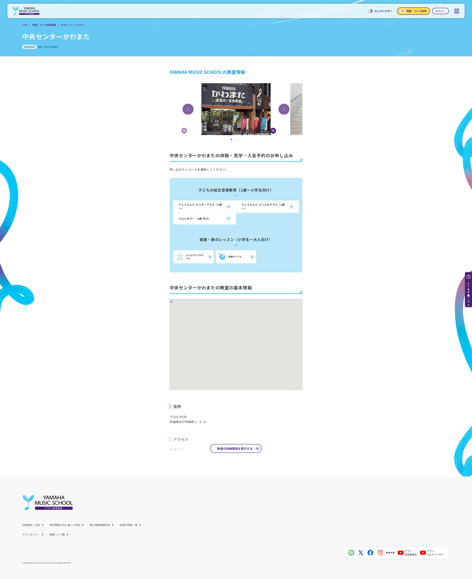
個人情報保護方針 (100, 525)
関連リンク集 (57, 534)
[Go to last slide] (188, 109)
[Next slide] (283, 109)
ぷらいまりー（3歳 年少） (195, 218)
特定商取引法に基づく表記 (64, 525)
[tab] (231, 139)
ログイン (440, 11)
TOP (24, 24)
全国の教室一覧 (128, 525)
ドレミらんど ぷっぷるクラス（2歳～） (263, 206)
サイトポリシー (31, 534)
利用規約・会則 (31, 525)
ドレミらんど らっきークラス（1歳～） (200, 206)
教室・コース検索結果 (44, 24)
